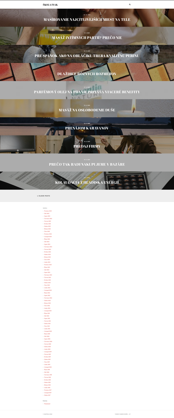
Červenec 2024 (48, 247)
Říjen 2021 (47, 313)
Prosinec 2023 (48, 265)
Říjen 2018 (47, 369)
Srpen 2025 (47, 216)
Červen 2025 (47, 221)
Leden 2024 (47, 262)
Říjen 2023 (47, 267)
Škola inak (50, 4)
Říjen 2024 (47, 239)
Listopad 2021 (48, 311)
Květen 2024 (47, 252)
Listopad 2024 (48, 236)
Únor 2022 (47, 306)
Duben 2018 (47, 382)
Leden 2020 (47, 349)
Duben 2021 (47, 323)
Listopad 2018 (48, 367)
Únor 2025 (47, 231)
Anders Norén (124, 414)
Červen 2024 (47, 249)
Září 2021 (46, 316)
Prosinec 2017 (48, 390)
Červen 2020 (47, 344)
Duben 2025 (47, 226)
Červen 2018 (47, 377)
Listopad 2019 (48, 352)
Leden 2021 (47, 329)
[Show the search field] (129, 4)
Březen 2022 (47, 303)
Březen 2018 (47, 385)
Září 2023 (46, 270)
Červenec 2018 (48, 375)
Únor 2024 (47, 259)
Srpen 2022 (47, 295)
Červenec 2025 (48, 218)
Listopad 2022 (48, 290)
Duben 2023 (47, 283)
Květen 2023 (47, 280)
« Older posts (43, 196)
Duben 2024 (47, 254)
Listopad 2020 (48, 331)
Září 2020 (46, 336)
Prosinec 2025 (48, 211)
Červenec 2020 (48, 341)
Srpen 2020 (47, 339)
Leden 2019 (47, 364)
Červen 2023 (47, 277)
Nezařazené (47, 404)
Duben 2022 (47, 300)
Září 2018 (46, 372)
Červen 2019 (47, 354)
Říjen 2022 (47, 293)
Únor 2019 (47, 362)
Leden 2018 (47, 387)
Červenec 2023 (48, 275)
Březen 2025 (47, 229)
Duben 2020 (47, 346)
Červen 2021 (47, 321)
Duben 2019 (47, 359)
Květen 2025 (47, 224)
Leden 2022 (47, 308)
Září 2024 (46, 242)
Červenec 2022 (48, 298)
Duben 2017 (47, 395)
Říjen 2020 (47, 334)
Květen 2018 (47, 380)
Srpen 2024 (47, 244)
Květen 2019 (47, 357)
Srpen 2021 (47, 318)
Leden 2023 (47, 288)
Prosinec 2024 (48, 234)
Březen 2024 (47, 257)
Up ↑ (130, 414)
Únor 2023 (47, 285)
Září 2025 (46, 213)
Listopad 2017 (48, 393)
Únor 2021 (47, 326)
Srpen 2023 (47, 272)
